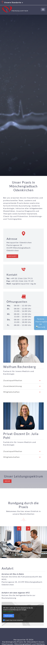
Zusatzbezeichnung (12, 386)
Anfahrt (12, 256)
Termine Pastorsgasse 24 (41, 321)
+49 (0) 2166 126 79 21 (21, 278)
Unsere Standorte (12, 2)
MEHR (7, 481)
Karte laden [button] (9, 616)
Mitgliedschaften (11, 392)
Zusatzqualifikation (12, 380)
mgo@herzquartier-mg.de (24, 284)
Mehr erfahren (8, 611)
